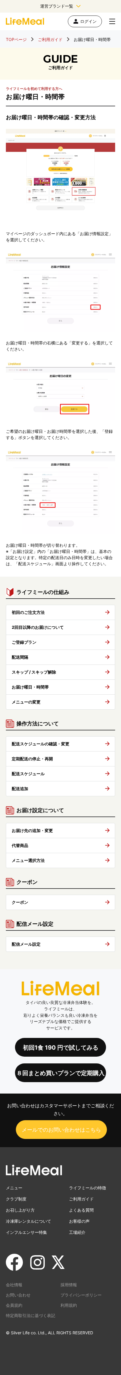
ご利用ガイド (50, 39)
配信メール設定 (26, 944)
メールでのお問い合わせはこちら (61, 1130)
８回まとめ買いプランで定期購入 (60, 1073)
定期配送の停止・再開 (32, 758)
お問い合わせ (18, 1294)
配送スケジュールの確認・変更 (40, 743)
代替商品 (20, 845)
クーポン (20, 902)
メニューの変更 (26, 701)
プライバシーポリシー (81, 1294)
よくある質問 (81, 1209)
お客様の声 (79, 1221)
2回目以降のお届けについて (38, 627)
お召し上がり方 (20, 1209)
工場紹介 (77, 1232)
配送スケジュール (28, 773)
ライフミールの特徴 (87, 1187)
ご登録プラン (24, 642)
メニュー (14, 1187)
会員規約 (14, 1305)
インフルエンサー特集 (26, 1232)
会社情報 (14, 1284)
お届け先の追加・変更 (32, 830)
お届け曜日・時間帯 (30, 686)
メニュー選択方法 (28, 860)
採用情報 (68, 1284)
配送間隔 (20, 657)
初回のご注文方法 (28, 612)
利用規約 (68, 1305)
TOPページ (16, 39)
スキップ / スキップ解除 (34, 671)
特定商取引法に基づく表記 (30, 1315)
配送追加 (20, 788)
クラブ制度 (16, 1198)
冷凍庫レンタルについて (28, 1221)
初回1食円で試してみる (60, 1047)
